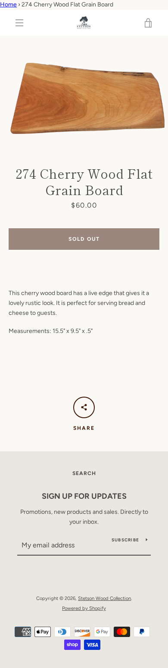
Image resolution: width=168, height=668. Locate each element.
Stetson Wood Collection (104, 598)
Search (84, 473)
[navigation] (19, 23)
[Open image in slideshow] (84, 92)
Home (8, 4)
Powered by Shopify (84, 608)
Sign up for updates (84, 496)
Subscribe (125, 540)
